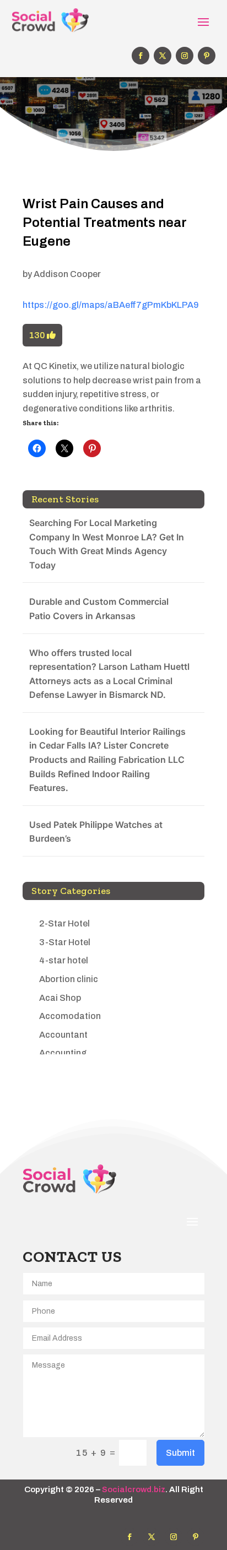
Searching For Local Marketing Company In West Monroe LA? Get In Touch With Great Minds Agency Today (106, 544)
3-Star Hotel (64, 942)
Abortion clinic (68, 979)
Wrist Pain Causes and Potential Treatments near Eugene (105, 222)
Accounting (63, 1053)
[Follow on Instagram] (184, 55)
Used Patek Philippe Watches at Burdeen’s (96, 831)
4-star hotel (63, 960)
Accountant (63, 1034)
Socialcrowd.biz (133, 1489)
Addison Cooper (67, 274)
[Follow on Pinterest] (206, 55)
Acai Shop (60, 997)
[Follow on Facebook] (140, 55)
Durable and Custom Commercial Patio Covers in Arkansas (99, 608)
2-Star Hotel (64, 923)
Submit (180, 1452)
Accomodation (70, 1016)
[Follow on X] (162, 55)
